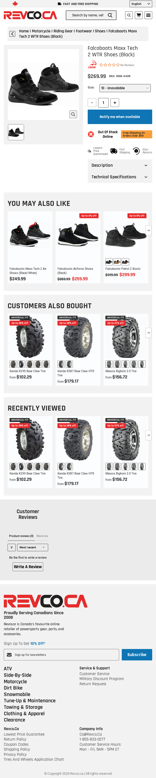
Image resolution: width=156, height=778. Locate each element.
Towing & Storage (23, 707)
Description (102, 165)
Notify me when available (120, 116)
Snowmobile (17, 694)
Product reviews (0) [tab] (21, 536)
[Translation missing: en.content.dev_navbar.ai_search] (129, 15)
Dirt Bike (13, 688)
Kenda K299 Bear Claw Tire (28, 371)
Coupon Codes (16, 744)
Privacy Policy (15, 754)
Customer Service (94, 673)
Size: (91, 87)
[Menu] (148, 15)
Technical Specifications (114, 177)
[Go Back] (12, 34)
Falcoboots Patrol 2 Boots (122, 269)
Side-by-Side (17, 675)
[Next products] (148, 230)
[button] (109, 64)
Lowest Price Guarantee (24, 734)
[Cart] (138, 15)
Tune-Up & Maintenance (30, 701)
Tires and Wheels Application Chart (34, 759)
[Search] (110, 15)
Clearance (14, 720)
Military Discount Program (102, 678)
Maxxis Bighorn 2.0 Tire (121, 371)
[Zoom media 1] (73, 114)
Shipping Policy (17, 749)
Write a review (28, 567)
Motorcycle (15, 682)
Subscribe (136, 655)
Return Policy (15, 739)
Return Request (93, 684)
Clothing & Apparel (24, 714)
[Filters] (12, 547)
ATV (8, 669)
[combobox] (88, 15)
